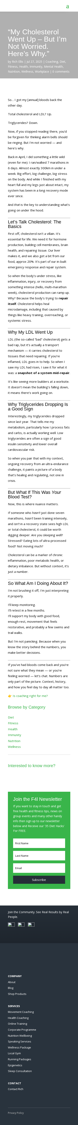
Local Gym (14, 1053)
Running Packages (19, 1059)
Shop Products (17, 994)
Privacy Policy (16, 1113)
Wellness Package (19, 1047)
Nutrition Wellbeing (20, 1035)
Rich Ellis (17, 62)
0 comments (60, 71)
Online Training (18, 1023)
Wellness (27, 71)
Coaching (52, 62)
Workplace (42, 71)
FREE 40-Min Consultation (39, 780)
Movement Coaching (21, 1012)
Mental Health (53, 66)
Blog (10, 988)
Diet (62, 62)
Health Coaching (18, 1018)
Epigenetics (15, 1065)
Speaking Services (19, 1041)
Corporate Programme (22, 1029)
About (11, 982)
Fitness (12, 66)
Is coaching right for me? (30, 696)
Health (23, 66)
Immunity (36, 66)
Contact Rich (15, 1089)
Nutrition (14, 71)
